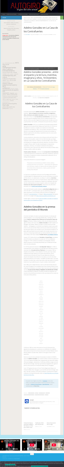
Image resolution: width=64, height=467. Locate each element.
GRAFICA (9, 94)
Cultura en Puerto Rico (9, 79)
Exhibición (16, 88)
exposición (5, 93)
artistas (15, 72)
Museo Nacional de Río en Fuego (51, 423)
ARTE (17, 62)
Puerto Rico (11, 108)
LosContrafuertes (33, 194)
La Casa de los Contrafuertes (39, 394)
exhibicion (6, 88)
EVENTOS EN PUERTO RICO (9, 85)
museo (17, 99)
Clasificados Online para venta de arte (39, 423)
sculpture (46, 394)
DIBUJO (4, 80)
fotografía (12, 93)
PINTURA (5, 105)
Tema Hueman (17, 458)
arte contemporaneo (9, 66)
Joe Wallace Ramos (53, 234)
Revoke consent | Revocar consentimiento (40, 466)
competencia (12, 74)
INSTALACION (14, 94)
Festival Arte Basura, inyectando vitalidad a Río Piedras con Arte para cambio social (28, 425)
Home (3, 14)
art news (36, 392)
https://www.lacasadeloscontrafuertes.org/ (46, 195)
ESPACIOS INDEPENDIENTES (42, 20)
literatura (13, 99)
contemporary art (42, 392)
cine (8, 74)
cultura (4, 77)
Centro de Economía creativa (39, 186)
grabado (4, 94)
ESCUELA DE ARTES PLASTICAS (44, 19)
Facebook (45, 381)
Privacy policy (12, 464)
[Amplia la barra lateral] (61, 18)
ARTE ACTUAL (27, 17)
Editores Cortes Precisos (36, 384)
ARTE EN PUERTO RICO (34, 14)
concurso (16, 74)
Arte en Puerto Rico (7, 72)
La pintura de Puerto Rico (9, 97)
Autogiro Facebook (45, 88)
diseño (8, 80)
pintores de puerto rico (6, 102)
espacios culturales (6, 82)
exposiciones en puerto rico (10, 90)
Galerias (16, 93)
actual (3, 63)
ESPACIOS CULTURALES (29, 20)
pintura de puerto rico (8, 107)
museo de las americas (6, 100)
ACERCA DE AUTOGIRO (11, 14)
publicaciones (5, 108)
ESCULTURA (55, 19)
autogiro (28, 34)
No (8, 464)
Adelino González (31, 392)
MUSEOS (12, 100)
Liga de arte (8, 99)
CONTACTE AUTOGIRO (23, 14)
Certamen (4, 74)
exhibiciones (12, 88)
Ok (6, 464)
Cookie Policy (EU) (44, 14)
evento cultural (7, 83)
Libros (4, 99)
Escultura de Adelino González (29, 394)
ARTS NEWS (45, 17)
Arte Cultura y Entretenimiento (8, 70)
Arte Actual (5, 64)
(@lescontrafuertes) (48, 194)
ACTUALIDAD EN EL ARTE (9, 63)
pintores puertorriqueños (9, 103)
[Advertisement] (11, 51)
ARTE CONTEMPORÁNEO (36, 17)
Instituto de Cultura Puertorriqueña (10, 96)
